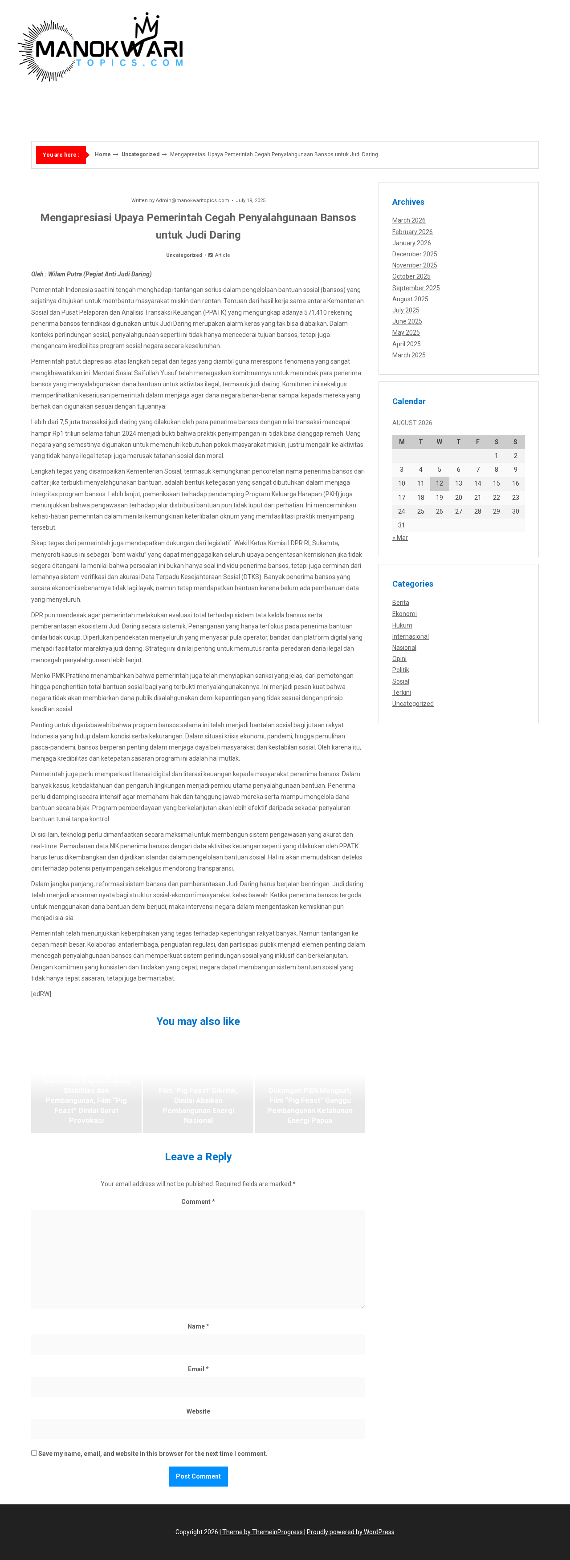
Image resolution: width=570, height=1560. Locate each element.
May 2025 (406, 332)
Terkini (401, 692)
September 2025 (416, 288)
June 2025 (407, 321)
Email (198, 1369)
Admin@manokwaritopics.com (192, 200)
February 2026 (412, 231)
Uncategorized (140, 154)
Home (103, 154)
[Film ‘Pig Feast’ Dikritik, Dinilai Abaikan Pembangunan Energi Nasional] (198, 1088)
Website (198, 1411)
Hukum (402, 625)
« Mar (400, 537)
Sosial (400, 681)
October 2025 (411, 276)
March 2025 (409, 355)
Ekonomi (404, 613)
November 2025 (414, 265)
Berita (400, 602)
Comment (198, 1201)
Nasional (404, 647)
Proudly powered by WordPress (351, 1532)
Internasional (410, 636)
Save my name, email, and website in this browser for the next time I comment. (153, 1453)
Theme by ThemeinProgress (262, 1532)
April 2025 (406, 344)
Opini (399, 658)
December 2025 (414, 254)
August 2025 (410, 299)
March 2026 (409, 220)
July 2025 (405, 310)
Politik (400, 669)
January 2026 (411, 243)
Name (198, 1326)
